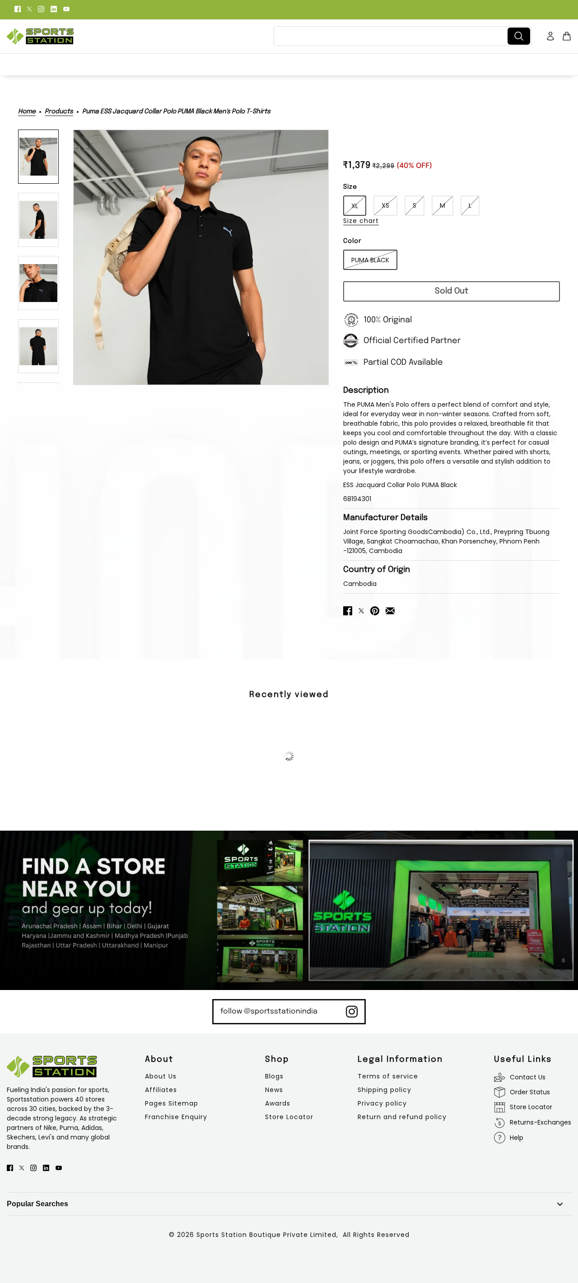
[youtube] (66, 8)
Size (350, 187)
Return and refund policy (402, 1116)
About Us (161, 1076)
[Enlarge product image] (201, 257)
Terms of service (388, 1076)
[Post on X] (361, 610)
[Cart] (566, 36)
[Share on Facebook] (348, 609)
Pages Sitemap (171, 1103)
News (274, 1089)
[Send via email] (390, 609)
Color (352, 241)
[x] (29, 8)
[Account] (550, 36)
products (59, 111)
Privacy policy (382, 1103)
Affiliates (161, 1089)
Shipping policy (384, 1089)
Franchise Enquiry (176, 1116)
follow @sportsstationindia (268, 1011)
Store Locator (289, 1116)
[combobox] (392, 36)
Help (516, 1137)
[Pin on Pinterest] (375, 609)
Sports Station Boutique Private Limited (266, 1234)
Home (27, 111)
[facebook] (17, 8)
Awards (277, 1103)
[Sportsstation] (40, 36)
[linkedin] (54, 8)
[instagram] (41, 8)
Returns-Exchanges (540, 1122)
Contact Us (527, 1077)
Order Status (530, 1092)
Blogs (274, 1076)
